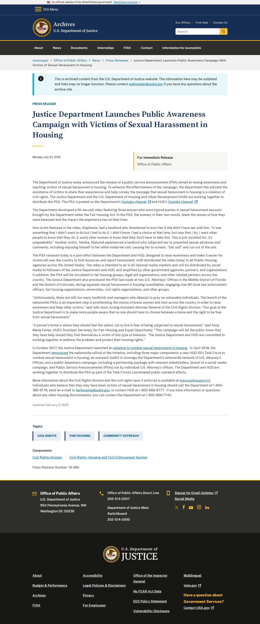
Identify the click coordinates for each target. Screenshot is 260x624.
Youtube (134, 202)
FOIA (36, 605)
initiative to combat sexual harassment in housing (150, 348)
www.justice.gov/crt (195, 380)
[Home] (65, 35)
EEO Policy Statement (150, 601)
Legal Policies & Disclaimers (104, 585)
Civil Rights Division (47, 457)
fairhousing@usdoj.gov (92, 390)
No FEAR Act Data (147, 591)
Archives (39, 595)
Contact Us (220, 22)
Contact (197, 608)
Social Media (184, 499)
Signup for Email (194, 493)
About (37, 576)
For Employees (94, 605)
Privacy (88, 595)
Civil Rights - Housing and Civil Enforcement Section (108, 457)
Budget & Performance (49, 585)
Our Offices (183, 22)
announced (59, 353)
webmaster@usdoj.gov (146, 84)
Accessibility (93, 576)
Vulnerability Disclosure (151, 611)
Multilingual (193, 576)
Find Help (202, 22)
